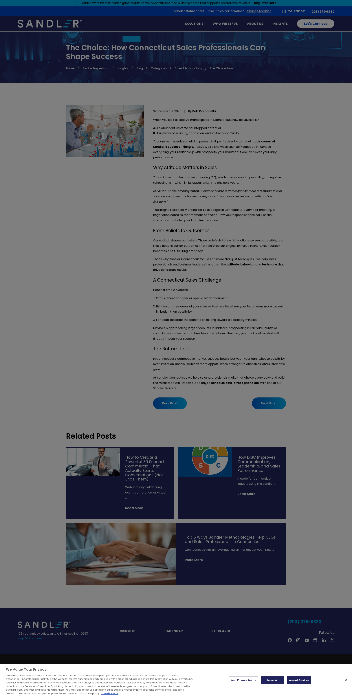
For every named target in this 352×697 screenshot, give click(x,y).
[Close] (346, 680)
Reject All (272, 680)
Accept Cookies (299, 680)
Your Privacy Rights (243, 680)
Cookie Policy (109, 693)
